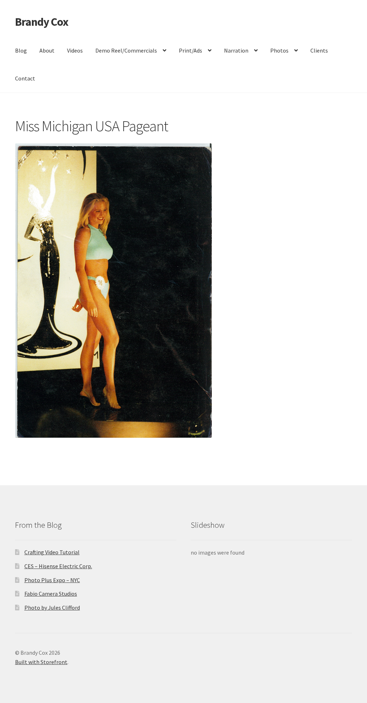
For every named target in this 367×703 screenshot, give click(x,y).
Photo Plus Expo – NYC (52, 580)
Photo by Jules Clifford (52, 607)
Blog (21, 50)
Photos (279, 50)
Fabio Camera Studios (50, 593)
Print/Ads (190, 50)
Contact (25, 78)
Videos (75, 50)
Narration (236, 50)
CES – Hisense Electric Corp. (58, 566)
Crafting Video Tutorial (52, 552)
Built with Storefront (41, 661)
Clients (319, 50)
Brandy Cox (41, 22)
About (46, 50)
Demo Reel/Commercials (126, 50)
